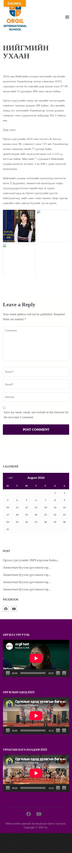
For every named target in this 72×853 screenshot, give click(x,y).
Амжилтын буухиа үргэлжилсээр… (27, 567)
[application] (36, 658)
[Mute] (58, 673)
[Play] (8, 673)
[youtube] (14, 609)
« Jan (10, 477)
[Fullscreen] (64, 673)
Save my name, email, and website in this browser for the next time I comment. (36, 415)
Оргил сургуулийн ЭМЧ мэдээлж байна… (31, 560)
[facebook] (6, 609)
